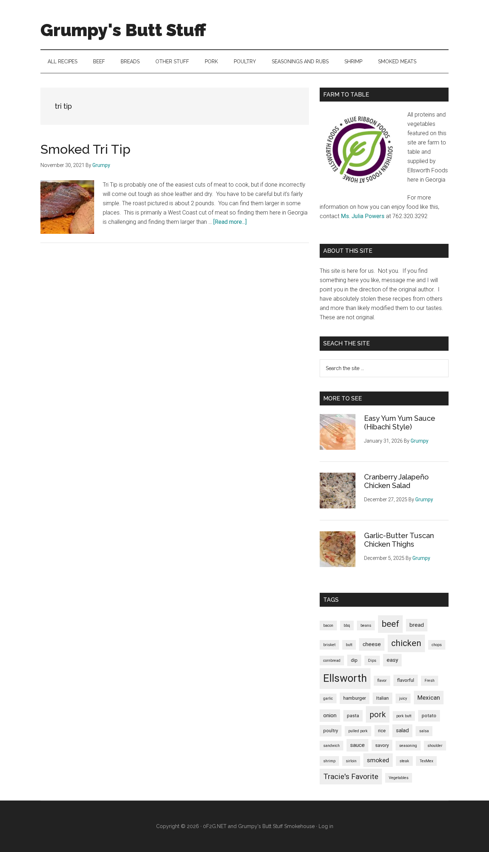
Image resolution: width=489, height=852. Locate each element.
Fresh (430, 680)
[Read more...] (230, 221)
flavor (382, 680)
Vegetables (398, 777)
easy (392, 660)
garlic (328, 698)
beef (390, 624)
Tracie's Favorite (350, 776)
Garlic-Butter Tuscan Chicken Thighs (399, 539)
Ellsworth (345, 678)
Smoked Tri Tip (85, 149)
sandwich (331, 745)
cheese (372, 644)
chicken (406, 643)
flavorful (405, 680)
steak (404, 761)
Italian (382, 698)
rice (382, 730)
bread (417, 625)
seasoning (408, 745)
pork (377, 714)
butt (349, 644)
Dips (372, 660)
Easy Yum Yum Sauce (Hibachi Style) (399, 422)
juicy (403, 698)
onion (330, 715)
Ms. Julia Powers (362, 216)
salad (402, 730)
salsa (424, 731)
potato (429, 715)
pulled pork (358, 731)
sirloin (351, 761)
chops (437, 644)
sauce (357, 745)
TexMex (426, 761)
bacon (328, 625)
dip (354, 660)
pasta (353, 715)
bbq (347, 625)
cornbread (331, 660)
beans (365, 625)
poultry (330, 730)
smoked (378, 760)
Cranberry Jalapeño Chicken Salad (396, 481)
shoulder (434, 745)
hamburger (354, 698)
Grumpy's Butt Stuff (123, 30)
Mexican (428, 697)
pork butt (403, 716)
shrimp (329, 761)
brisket (329, 644)
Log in (326, 826)
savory (382, 745)
